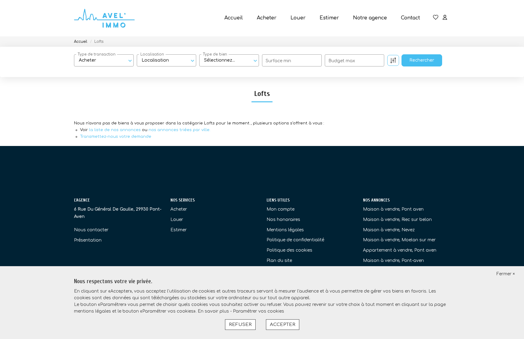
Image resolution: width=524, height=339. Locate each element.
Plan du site (279, 260)
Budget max (341, 61)
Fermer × (505, 274)
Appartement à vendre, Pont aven (399, 250)
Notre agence (370, 18)
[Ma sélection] (435, 18)
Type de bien (215, 54)
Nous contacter (91, 230)
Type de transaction (97, 54)
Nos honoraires (283, 219)
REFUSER (240, 324)
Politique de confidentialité (295, 240)
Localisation (152, 54)
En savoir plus (214, 311)
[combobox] (103, 60)
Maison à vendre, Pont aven (393, 209)
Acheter (267, 18)
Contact (410, 18)
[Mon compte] (445, 18)
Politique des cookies (289, 250)
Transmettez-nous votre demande (115, 136)
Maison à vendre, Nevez (389, 230)
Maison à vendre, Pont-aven (393, 260)
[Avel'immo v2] (104, 18)
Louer (298, 18)
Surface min (278, 61)
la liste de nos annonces (115, 130)
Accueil (233, 18)
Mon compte (280, 209)
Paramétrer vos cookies (258, 311)
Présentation (88, 240)
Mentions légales (285, 230)
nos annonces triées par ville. (179, 130)
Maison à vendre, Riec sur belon (397, 219)
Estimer (329, 18)
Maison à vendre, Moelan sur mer (399, 240)
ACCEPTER (282, 324)
